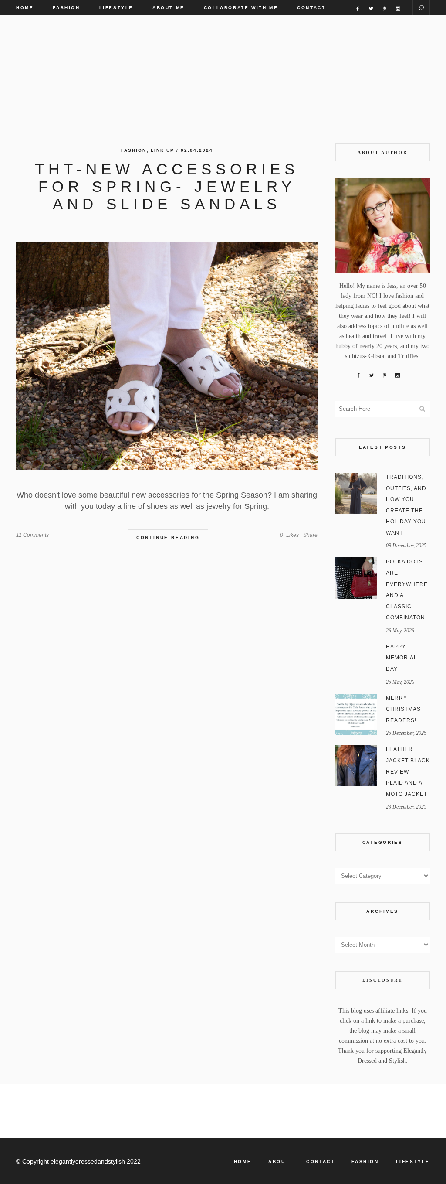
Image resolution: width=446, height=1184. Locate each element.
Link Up (162, 150)
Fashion (133, 150)
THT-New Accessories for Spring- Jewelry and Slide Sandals (167, 186)
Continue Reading (168, 537)
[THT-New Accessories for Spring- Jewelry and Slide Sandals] (167, 356)
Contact (320, 1161)
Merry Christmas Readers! (403, 709)
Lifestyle (413, 1161)
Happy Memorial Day (401, 658)
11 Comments (32, 535)
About (278, 1161)
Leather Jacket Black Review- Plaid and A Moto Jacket (408, 771)
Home (242, 1161)
